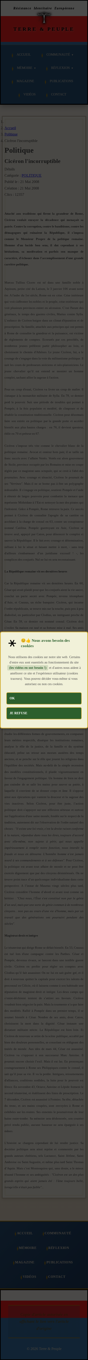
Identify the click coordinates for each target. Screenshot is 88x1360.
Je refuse (18, 713)
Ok (12, 698)
